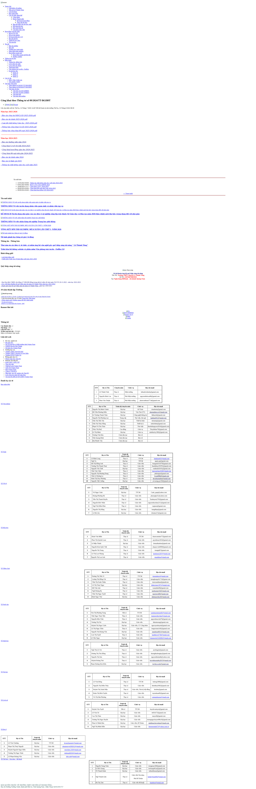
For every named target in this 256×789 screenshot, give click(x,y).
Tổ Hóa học (4, 527)
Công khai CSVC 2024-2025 (39, 186)
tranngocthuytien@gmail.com (160, 616)
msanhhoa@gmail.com (161, 557)
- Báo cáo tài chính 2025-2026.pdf (14, 119)
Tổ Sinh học (5, 641)
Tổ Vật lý (4, 483)
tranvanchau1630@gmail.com (161, 471)
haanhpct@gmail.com (157, 782)
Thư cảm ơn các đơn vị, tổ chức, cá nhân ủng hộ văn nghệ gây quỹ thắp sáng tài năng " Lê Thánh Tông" (44, 245)
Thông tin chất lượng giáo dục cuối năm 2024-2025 (46, 183)
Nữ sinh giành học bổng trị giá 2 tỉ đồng (17, 237)
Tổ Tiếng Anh (5, 568)
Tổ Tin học (4, 672)
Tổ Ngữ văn (5, 604)
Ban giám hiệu (5, 384)
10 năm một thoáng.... (7, 302)
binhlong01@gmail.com (161, 458)
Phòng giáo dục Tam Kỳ (13, 359)
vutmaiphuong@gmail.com (160, 697)
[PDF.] (7, 104)
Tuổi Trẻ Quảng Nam (12, 368)
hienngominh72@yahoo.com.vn (159, 726)
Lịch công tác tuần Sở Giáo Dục (15, 375)
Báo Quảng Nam (10, 369)
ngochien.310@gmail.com (72, 750)
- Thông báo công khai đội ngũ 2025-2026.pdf (19, 131)
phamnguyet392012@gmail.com (72, 746)
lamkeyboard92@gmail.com (157, 777)
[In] (11, 104)
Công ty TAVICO (11, 371)
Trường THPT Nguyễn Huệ (14, 351)
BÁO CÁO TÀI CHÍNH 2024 (40, 185)
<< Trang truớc (128, 193)
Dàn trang (32, 298)
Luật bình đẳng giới (8, 257)
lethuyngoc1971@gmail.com (160, 585)
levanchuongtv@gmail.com (73, 743)
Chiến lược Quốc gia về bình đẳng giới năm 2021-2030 (19, 259)
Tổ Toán (3, 452)
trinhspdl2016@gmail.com (72, 753)
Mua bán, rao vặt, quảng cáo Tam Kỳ (17, 373)
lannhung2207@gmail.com (161, 554)
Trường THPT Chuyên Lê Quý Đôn (16, 353)
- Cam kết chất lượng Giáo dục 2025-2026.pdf (19, 123)
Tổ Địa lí (3, 729)
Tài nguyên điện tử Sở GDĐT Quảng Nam (19, 377)
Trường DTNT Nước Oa (13, 355)
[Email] (15, 104)
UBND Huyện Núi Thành (13, 346)
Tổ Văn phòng (5, 404)
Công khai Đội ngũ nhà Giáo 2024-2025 (43, 188)
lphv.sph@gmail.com (73, 756)
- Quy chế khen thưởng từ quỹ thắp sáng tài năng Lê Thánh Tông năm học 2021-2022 (28, 284)
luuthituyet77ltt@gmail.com (161, 635)
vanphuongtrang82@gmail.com (161, 613)
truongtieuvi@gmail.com (160, 576)
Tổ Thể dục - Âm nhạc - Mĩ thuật (11, 759)
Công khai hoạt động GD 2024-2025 (41, 190)
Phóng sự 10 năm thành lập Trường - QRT (13, 303)
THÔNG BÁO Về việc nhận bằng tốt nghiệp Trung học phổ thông (28, 221)
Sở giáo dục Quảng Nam (13, 348)
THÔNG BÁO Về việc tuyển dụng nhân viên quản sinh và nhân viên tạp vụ (32, 206)
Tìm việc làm (9, 364)
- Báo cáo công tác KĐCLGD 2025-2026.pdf (18, 115)
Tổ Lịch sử (4, 700)
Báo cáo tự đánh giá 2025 (12, 161)
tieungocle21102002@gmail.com (160, 638)
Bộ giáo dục (9, 342)
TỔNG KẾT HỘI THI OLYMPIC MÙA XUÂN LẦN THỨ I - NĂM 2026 (31, 229)
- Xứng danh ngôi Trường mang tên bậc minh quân (17, 300)
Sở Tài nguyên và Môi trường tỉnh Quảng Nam (20, 344)
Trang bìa (25, 298)
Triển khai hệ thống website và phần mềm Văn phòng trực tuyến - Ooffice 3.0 (32, 249)
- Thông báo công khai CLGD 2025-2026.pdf (18, 127)
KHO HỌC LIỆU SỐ (12, 362)
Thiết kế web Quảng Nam (13, 366)
